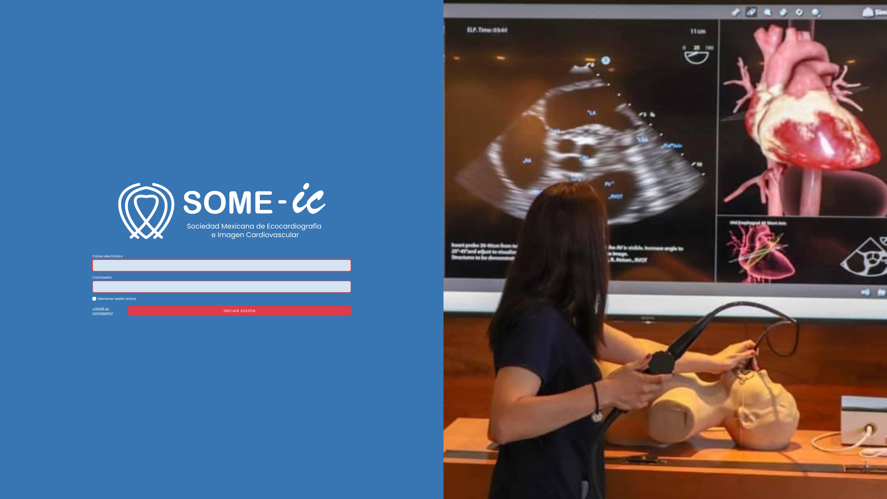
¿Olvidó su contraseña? (102, 311)
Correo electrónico (107, 256)
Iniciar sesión (239, 310)
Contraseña (102, 277)
